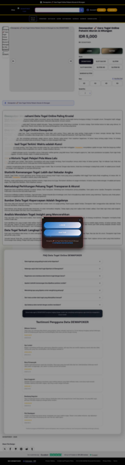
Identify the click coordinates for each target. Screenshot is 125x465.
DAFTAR (62, 232)
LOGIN (62, 225)
